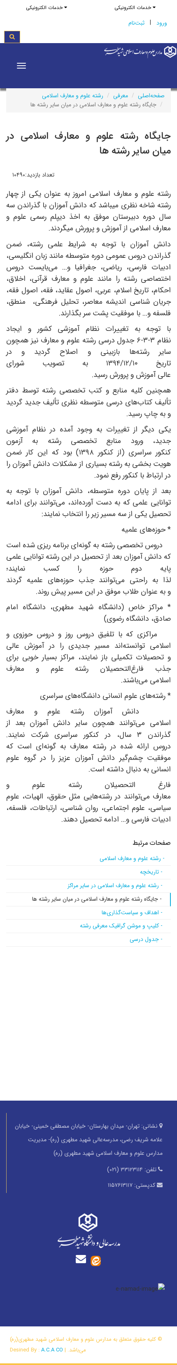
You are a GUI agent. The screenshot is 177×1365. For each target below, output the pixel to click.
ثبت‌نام (136, 23)
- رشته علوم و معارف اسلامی (132, 858)
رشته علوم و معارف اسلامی (72, 95)
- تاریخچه (151, 871)
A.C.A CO (52, 1350)
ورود (161, 23)
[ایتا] (96, 1260)
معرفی (120, 95)
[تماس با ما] (83, 1259)
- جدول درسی (146, 939)
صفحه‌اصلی (151, 95)
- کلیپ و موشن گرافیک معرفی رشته (121, 925)
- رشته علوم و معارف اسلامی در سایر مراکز (115, 885)
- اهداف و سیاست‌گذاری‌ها (132, 912)
